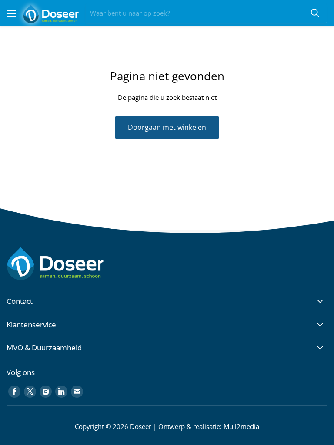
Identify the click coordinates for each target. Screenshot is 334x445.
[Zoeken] (315, 13)
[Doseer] (72, 264)
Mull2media (241, 426)
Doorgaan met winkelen (167, 127)
